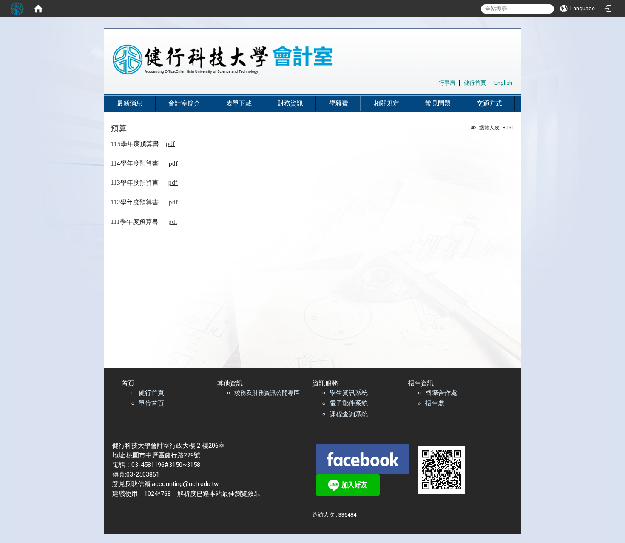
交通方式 (489, 103)
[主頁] (291, 59)
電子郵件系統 (349, 403)
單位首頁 (151, 403)
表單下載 (239, 103)
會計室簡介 (184, 103)
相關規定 (386, 103)
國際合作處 (441, 393)
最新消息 (129, 103)
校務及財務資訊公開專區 (267, 392)
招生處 (434, 403)
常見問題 (438, 103)
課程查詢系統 (349, 414)
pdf (170, 143)
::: (434, 81)
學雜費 (338, 103)
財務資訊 (290, 103)
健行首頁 (151, 393)
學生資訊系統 (349, 393)
